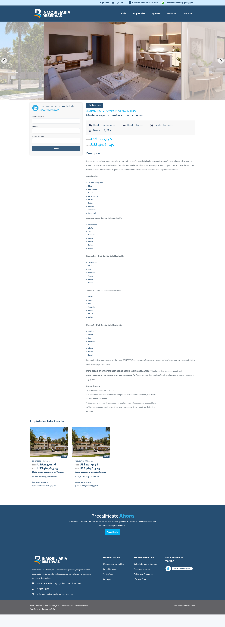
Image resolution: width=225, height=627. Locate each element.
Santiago (107, 579)
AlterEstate (190, 606)
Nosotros (171, 13)
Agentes (156, 13)
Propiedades (139, 13)
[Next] (221, 61)
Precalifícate (112, 532)
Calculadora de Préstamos (145, 3)
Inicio (123, 13)
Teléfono (35, 126)
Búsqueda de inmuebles (113, 564)
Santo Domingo (110, 569)
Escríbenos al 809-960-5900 (179, 3)
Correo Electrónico (38, 136)
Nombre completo (38, 116)
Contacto (187, 13)
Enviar (56, 148)
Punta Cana (108, 574)
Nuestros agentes (142, 569)
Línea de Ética (140, 579)
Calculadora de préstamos (145, 564)
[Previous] (4, 61)
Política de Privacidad (143, 574)
